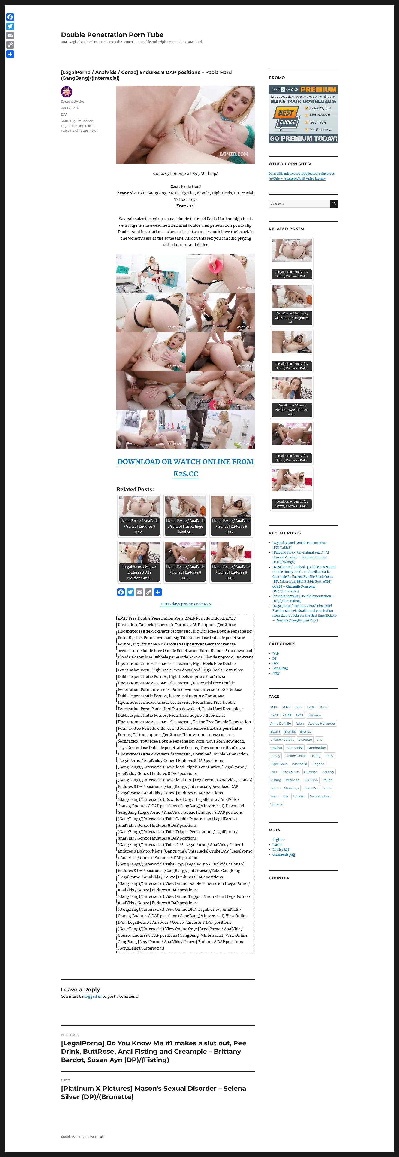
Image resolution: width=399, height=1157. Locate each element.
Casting (276, 747)
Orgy (275, 673)
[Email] (10, 35)
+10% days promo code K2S (185, 604)
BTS (319, 739)
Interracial (86, 126)
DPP (275, 663)
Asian (300, 723)
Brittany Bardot (282, 739)
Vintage (276, 804)
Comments (283, 854)
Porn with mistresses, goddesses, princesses (302, 174)
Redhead (293, 780)
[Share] (10, 54)
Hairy (329, 756)
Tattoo (84, 130)
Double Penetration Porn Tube (112, 35)
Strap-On (310, 788)
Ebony (275, 756)
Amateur (314, 715)
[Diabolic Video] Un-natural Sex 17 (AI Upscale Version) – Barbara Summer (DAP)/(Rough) (300, 557)
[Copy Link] (10, 44)
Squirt (275, 788)
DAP (64, 114)
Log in (277, 845)
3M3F (323, 707)
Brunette (305, 739)
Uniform (299, 796)
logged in (93, 996)
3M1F (298, 707)
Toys (93, 130)
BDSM (275, 731)
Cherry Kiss (295, 747)
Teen (274, 796)
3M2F (311, 707)
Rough (328, 780)
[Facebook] (10, 17)
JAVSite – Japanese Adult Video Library (297, 178)
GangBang (280, 668)
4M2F (287, 715)
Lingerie (318, 764)
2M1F (274, 707)
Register (278, 840)
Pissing (275, 780)
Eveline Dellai (295, 756)
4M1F (65, 121)
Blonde (88, 121)
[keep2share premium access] (303, 114)
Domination (317, 747)
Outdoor (310, 772)
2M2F (286, 707)
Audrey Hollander (321, 723)
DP (274, 659)
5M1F (299, 715)
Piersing (327, 772)
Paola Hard (69, 130)
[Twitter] (10, 26)
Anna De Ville (280, 723)
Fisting (315, 756)
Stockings (291, 788)
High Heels (69, 126)
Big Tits (75, 121)
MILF (274, 772)
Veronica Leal (320, 796)
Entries (281, 850)
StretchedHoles (72, 101)
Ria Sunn (311, 780)
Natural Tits (290, 772)
